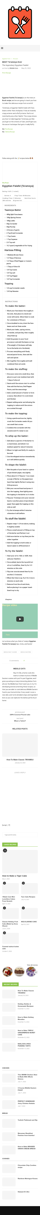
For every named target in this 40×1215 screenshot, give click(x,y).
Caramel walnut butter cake (10, 948)
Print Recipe (6, 73)
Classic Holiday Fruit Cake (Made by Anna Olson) (10, 924)
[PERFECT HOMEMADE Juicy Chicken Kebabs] (9, 1104)
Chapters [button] (8, 599)
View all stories (32, 965)
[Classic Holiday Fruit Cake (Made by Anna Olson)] (10, 913)
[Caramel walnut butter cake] (10, 938)
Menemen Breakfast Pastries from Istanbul (26, 1134)
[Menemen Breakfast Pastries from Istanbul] (9, 1136)
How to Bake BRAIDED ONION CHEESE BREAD (26, 1148)
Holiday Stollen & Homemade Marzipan (26, 1005)
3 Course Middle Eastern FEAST (27, 1089)
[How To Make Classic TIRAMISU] (20, 745)
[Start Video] (20, 619)
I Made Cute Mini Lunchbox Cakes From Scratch (8, 899)
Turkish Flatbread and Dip (27, 1120)
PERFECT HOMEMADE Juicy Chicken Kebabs (26, 1102)
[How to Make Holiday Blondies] (9, 1020)
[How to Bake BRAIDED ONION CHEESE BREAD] (9, 1150)
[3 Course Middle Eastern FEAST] (9, 1091)
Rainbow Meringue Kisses (28, 1178)
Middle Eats (14, 68)
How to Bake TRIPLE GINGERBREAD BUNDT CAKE (26, 1033)
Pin (3, 183)
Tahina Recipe (10, 132)
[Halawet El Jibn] (9, 1195)
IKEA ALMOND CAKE (29, 922)
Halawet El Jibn (23, 1192)
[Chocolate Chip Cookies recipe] (9, 1168)
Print (7, 183)
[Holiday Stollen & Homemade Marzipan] (9, 1007)
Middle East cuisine (10, 652)
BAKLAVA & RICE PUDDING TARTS (24, 1045)
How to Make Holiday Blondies (26, 1018)
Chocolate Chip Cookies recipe (27, 1166)
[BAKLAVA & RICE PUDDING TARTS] (9, 1047)
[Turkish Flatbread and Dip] (9, 1123)
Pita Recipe (9, 129)
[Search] (38, 48)
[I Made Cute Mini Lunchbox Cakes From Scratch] (10, 888)
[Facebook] (30, 48)
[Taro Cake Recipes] (29, 888)
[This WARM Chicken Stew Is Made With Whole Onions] (9, 1078)
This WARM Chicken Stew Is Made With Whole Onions (27, 1077)
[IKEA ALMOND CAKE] (29, 913)
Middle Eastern (26, 652)
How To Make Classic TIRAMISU (20, 760)
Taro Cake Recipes (28, 897)
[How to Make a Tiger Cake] (20, 861)
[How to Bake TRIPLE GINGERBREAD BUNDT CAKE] (9, 1033)
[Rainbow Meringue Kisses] (9, 1182)
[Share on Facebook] (26, 661)
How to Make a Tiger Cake (14, 876)
